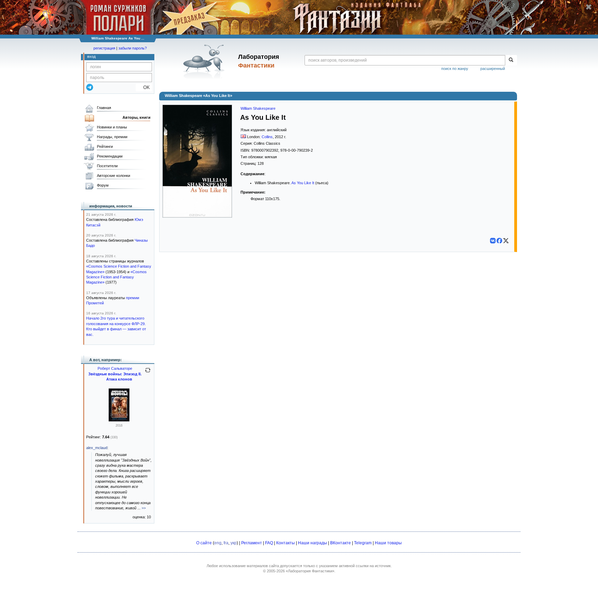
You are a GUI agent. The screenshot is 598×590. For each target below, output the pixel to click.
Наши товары (388, 542)
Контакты (285, 542)
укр (233, 542)
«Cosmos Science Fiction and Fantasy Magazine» (116, 277)
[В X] (506, 240)
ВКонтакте (340, 542)
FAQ (269, 542)
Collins (267, 137)
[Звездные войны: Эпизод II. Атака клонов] (119, 420)
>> (144, 508)
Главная (104, 108)
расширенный (492, 68)
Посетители (107, 166)
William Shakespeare (258, 108)
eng (217, 542)
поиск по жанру (454, 68)
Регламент (251, 542)
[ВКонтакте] (493, 240)
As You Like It (302, 183)
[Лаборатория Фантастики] (205, 61)
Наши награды (312, 542)
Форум (103, 185)
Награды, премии (112, 137)
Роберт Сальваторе (115, 368)
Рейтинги (105, 146)
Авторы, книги (137, 117)
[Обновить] (148, 373)
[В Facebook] (499, 240)
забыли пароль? (132, 48)
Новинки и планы (112, 127)
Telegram (363, 542)
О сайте (204, 542)
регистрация (104, 48)
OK (144, 87)
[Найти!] (511, 60)
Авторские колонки (113, 175)
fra (226, 542)
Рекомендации (110, 156)
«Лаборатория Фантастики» (310, 571)
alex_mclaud (96, 448)
